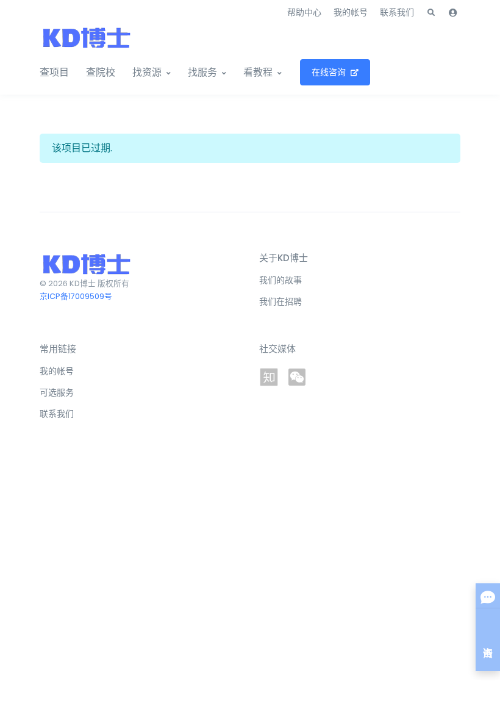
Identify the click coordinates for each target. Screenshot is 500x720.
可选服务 (57, 392)
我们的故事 (280, 280)
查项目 (54, 72)
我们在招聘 (280, 301)
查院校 (100, 72)
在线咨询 (329, 72)
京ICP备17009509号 (76, 296)
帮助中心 (304, 12)
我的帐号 (351, 12)
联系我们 (397, 12)
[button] (431, 12)
